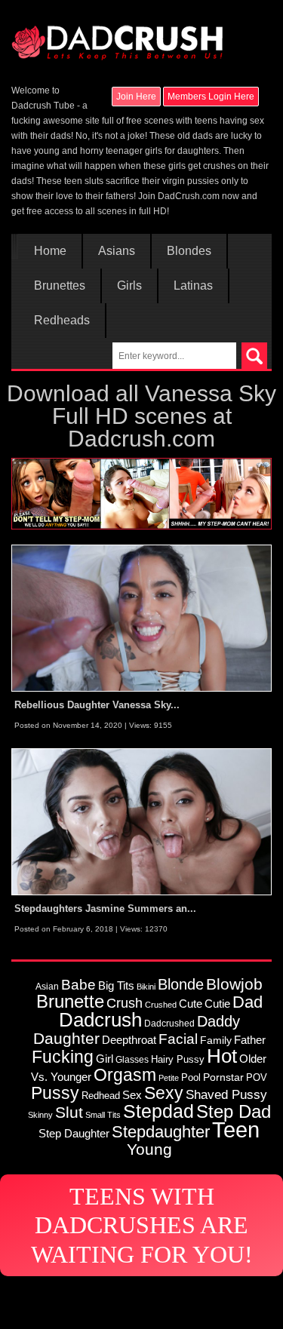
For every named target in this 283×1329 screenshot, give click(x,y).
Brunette (70, 1001)
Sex (132, 1095)
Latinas (193, 286)
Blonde (181, 984)
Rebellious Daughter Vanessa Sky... (97, 705)
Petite (168, 1077)
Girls (129, 286)
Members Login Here (211, 96)
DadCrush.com (189, 196)
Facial (178, 1039)
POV (256, 1077)
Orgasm (125, 1075)
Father (250, 1040)
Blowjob (234, 984)
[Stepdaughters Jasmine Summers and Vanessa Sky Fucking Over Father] (141, 821)
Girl (104, 1058)
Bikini (146, 986)
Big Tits (116, 985)
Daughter (66, 1038)
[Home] (117, 35)
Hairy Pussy (178, 1059)
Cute (190, 1004)
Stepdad (158, 1111)
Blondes (189, 251)
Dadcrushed (169, 1023)
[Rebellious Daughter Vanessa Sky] (141, 617)
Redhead (101, 1095)
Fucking (63, 1057)
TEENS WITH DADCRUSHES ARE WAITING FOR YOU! (142, 1225)
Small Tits (103, 1114)
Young (149, 1149)
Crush (124, 1003)
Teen (236, 1129)
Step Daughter (73, 1133)
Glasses (132, 1059)
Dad (247, 1002)
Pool (191, 1077)
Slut (69, 1112)
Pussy (55, 1093)
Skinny (40, 1114)
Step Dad (233, 1111)
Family (216, 1040)
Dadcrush (100, 1019)
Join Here (136, 96)
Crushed (161, 1004)
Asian (47, 986)
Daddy (218, 1021)
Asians (116, 251)
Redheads (62, 321)
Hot (222, 1056)
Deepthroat (129, 1039)
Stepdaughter (161, 1131)
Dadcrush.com (141, 438)
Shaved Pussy (226, 1094)
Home (50, 251)
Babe (78, 984)
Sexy (163, 1093)
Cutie (217, 1003)
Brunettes (59, 286)
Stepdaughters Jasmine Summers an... (105, 908)
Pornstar (223, 1077)
